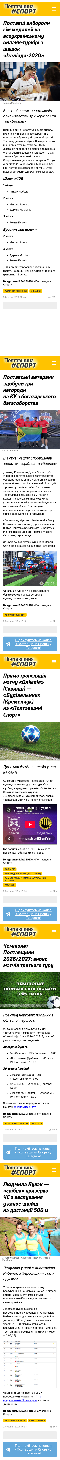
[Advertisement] (30, 332)
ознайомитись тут (24, 1106)
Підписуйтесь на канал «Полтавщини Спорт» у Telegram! (33, 644)
